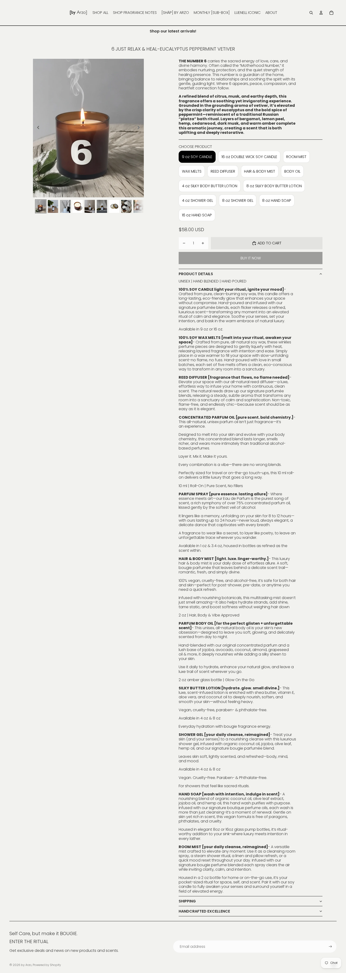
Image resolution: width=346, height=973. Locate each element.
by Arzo (26, 965)
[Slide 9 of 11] (138, 206)
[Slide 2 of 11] (53, 206)
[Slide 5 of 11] (89, 206)
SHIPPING (187, 901)
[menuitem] (100, 13)
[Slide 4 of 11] (77, 206)
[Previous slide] (37, 128)
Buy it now (251, 258)
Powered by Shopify (47, 965)
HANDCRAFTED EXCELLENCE (204, 911)
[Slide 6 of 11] (102, 206)
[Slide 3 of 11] (65, 206)
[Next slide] (140, 128)
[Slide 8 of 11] (126, 206)
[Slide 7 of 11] (114, 206)
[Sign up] (330, 946)
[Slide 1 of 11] (41, 206)
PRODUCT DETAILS (196, 274)
